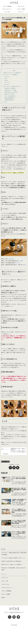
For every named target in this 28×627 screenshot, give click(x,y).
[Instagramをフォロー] (14, 617)
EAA (6, 78)
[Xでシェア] (10, 467)
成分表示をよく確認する (10, 88)
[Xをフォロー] (9, 617)
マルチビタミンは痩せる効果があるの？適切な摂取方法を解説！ (13, 553)
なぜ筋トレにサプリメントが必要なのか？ (13, 72)
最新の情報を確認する (10, 97)
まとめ (5, 101)
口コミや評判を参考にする (11, 96)
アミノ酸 (20, 260)
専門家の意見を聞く (9, 99)
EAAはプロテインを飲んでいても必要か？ (11, 564)
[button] (17, 467)
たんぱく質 (10, 258)
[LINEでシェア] (14, 467)
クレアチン (7, 82)
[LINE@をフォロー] (18, 617)
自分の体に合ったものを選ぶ (11, 92)
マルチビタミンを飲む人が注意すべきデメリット (13, 558)
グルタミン (7, 84)
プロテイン (7, 76)
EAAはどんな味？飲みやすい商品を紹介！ (11, 561)
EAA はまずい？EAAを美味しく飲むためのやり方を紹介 (13, 568)
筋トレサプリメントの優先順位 (10, 74)
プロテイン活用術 (6, 461)
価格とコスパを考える (10, 94)
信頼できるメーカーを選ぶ (11, 90)
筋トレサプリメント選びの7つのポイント (13, 86)
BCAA (6, 80)
